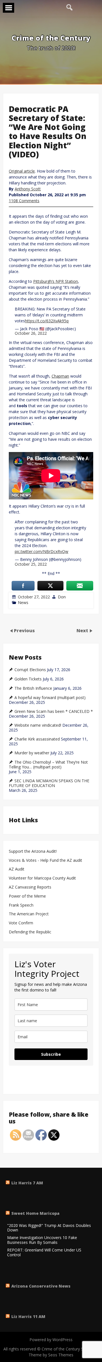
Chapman (60, 376)
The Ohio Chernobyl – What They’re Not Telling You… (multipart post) (48, 765)
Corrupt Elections (30, 669)
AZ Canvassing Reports (30, 887)
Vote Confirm (21, 923)
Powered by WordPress (51, 1339)
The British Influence (33, 688)
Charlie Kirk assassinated (37, 739)
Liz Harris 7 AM (27, 1182)
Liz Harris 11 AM (28, 1316)
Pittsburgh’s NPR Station (55, 281)
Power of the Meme (27, 896)
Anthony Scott (28, 188)
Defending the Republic (30, 932)
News (23, 602)
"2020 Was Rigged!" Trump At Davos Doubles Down (49, 1228)
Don (62, 597)
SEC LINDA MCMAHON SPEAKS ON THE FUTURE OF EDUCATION (49, 783)
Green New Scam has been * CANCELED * (53, 711)
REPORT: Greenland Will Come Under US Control (44, 1252)
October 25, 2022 (31, 564)
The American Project (29, 914)
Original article (22, 171)
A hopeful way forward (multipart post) (50, 697)
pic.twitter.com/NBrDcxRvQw (41, 551)
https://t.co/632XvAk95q (47, 320)
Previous (24, 630)
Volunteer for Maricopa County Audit (43, 878)
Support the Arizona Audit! (33, 851)
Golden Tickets (28, 679)
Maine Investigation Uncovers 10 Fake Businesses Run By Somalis (42, 1240)
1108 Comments (24, 200)
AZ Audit (16, 869)
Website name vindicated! (37, 725)
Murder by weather (31, 752)
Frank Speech (21, 905)
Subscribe (51, 1054)
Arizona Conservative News (41, 1286)
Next (82, 630)
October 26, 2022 (31, 333)
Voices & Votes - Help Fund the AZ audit (45, 860)
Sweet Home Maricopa (35, 1213)
